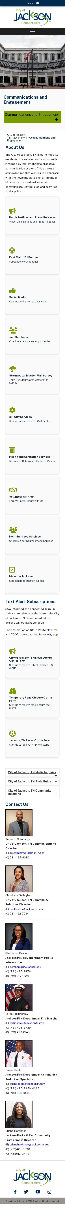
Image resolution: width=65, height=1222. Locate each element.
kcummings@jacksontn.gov (27, 852)
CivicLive (20, 1201)
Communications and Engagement (31, 114)
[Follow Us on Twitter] (26, 1192)
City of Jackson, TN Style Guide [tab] (29, 781)
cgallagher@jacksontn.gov (27, 909)
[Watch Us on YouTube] (37, 1192)
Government (20, 137)
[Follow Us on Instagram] (49, 1192)
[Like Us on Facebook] (15, 1192)
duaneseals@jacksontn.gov (27, 1083)
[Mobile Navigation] (32, 31)
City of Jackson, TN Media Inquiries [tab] (32, 772)
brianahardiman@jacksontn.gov (29, 1144)
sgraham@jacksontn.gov (25, 966)
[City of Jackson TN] (32, 17)
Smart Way (45, 634)
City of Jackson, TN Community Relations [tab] (29, 792)
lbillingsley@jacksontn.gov (27, 1023)
